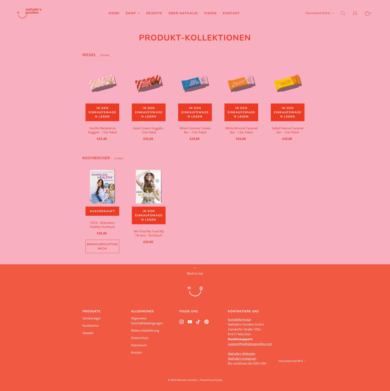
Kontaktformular (239, 319)
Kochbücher (90, 325)
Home (114, 13)
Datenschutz (139, 338)
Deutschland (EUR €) (318, 13)
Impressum (139, 345)
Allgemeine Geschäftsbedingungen (147, 320)
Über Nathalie (183, 13)
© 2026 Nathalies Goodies (182, 380)
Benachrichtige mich (102, 246)
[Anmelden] (357, 13)
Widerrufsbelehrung (145, 330)
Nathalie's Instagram (242, 358)
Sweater (88, 333)
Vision (210, 13)
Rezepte (154, 13)
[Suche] (345, 13)
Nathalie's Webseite (241, 354)
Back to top (195, 273)
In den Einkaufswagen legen (102, 112)
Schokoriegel (91, 318)
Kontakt (231, 13)
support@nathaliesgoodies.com (250, 344)
